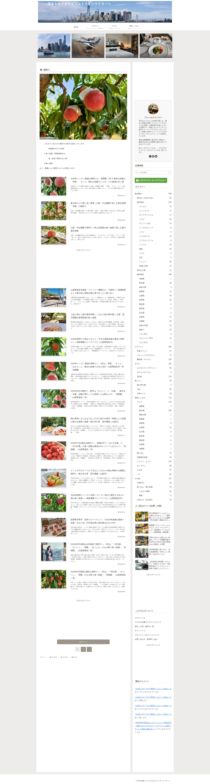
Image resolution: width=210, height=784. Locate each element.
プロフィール (140, 618)
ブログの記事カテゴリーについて (148, 622)
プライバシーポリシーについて (147, 635)
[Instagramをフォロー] (153, 156)
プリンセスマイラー (153, 117)
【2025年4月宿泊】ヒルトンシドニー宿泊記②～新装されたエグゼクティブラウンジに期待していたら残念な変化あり (153, 726)
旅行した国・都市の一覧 (144, 626)
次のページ (83, 642)
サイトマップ (140, 631)
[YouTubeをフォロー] (156, 156)
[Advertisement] (83, 267)
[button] (169, 172)
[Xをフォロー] (150, 156)
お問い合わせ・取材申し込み (146, 639)
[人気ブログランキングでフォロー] (151, 180)
